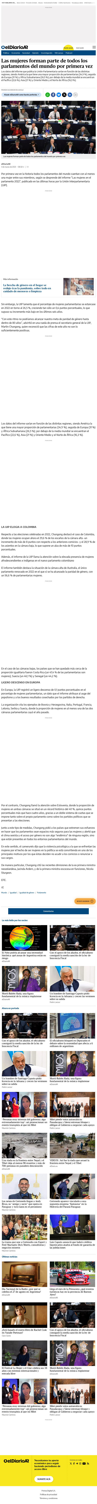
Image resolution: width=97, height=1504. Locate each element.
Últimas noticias (9, 1256)
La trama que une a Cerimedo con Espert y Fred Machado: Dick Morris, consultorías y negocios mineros (24, 1245)
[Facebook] (53, 94)
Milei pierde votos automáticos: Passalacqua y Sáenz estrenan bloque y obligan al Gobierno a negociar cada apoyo (72, 1122)
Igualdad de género (26, 893)
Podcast (69, 53)
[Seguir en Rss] (88, 1463)
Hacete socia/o (68, 48)
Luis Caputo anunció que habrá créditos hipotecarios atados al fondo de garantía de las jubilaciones (72, 1245)
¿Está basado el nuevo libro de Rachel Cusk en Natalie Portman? (24, 1331)
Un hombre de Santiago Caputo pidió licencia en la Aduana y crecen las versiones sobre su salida (72, 996)
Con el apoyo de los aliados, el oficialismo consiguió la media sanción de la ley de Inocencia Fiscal (71, 955)
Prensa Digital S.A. (49, 1491)
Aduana (40, 3)
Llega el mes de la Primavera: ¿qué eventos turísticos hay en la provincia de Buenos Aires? (72, 1291)
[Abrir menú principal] (94, 47)
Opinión (35, 53)
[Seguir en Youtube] (84, 1463)
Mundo (4, 893)
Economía (16, 53)
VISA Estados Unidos (90, 3)
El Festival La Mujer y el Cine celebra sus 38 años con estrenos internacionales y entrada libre (24, 1370)
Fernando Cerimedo (31, 3)
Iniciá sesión (80, 48)
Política (6, 53)
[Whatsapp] (47, 94)
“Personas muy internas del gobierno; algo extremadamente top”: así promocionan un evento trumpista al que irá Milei (24, 1122)
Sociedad (26, 53)
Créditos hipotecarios (64, 3)
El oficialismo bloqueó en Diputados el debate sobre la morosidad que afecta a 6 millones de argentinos (71, 1043)
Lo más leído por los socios (15, 920)
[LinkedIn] (70, 94)
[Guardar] (75, 94)
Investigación (46, 53)
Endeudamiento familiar (50, 3)
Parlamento (41, 893)
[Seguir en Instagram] (80, 1463)
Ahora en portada (10, 1008)
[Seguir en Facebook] (74, 1463)
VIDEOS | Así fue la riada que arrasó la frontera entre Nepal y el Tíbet (69, 1162)
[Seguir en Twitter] (71, 1463)
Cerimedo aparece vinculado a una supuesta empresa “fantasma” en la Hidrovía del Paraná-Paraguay (68, 1204)
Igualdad (13, 893)
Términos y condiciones (48, 1498)
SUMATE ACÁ (43, 1479)
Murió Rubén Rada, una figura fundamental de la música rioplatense (21, 995)
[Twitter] (64, 94)
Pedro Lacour (55, 1002)
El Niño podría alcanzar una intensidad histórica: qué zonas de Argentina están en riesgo (24, 955)
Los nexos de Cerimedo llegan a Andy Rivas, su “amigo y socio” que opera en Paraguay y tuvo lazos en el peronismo (22, 1204)
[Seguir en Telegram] (77, 1463)
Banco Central (21, 3)
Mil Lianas (59, 53)
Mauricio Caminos (8, 1128)
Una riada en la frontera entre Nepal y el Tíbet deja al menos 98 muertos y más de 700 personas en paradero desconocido (23, 1163)
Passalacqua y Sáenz (77, 3)
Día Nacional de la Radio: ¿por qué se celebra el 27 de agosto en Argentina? (21, 1290)
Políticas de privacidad (48, 1494)
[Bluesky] (58, 94)
